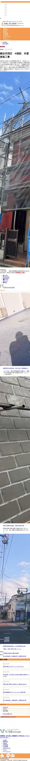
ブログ (8, 14)
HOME (8, 4)
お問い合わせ (10, 12)
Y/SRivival (6, 287)
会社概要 (9, 10)
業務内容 (9, 6)
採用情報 (9, 9)
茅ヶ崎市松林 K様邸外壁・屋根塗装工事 (14, 656)
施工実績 (12, 287)
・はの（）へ (14, 736)
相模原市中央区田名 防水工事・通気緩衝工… (16, 368)
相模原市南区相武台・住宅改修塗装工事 (14, 646)
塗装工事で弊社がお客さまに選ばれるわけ (15, 684)
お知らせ (5, 707)
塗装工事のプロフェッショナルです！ (13, 666)
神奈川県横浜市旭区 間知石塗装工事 (13, 525)
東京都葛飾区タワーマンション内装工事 (14, 692)
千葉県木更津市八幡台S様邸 (11, 653)
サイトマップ (10, 15)
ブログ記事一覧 (7, 713)
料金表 (8, 7)
